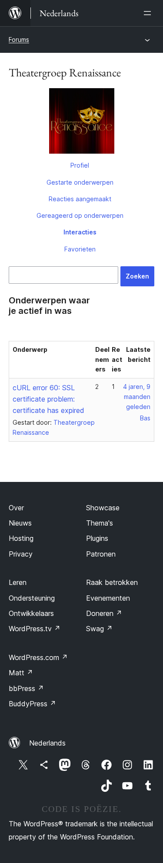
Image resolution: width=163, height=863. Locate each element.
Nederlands (47, 743)
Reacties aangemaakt (80, 199)
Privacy (21, 554)
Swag (99, 628)
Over (16, 507)
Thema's (99, 523)
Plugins (97, 538)
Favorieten (80, 249)
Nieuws (20, 523)
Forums (19, 39)
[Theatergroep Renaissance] (81, 122)
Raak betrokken (112, 582)
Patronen (101, 554)
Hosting (21, 538)
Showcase (103, 507)
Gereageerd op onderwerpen (80, 215)
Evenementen (108, 598)
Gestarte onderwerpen (80, 182)
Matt (21, 672)
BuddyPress (32, 703)
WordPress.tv (34, 628)
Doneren (104, 613)
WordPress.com (38, 657)
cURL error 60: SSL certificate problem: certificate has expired (48, 399)
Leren (18, 582)
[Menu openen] (149, 13)
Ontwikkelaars (31, 613)
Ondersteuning (32, 598)
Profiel (79, 165)
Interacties (79, 232)
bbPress (26, 688)
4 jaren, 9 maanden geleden (136, 396)
